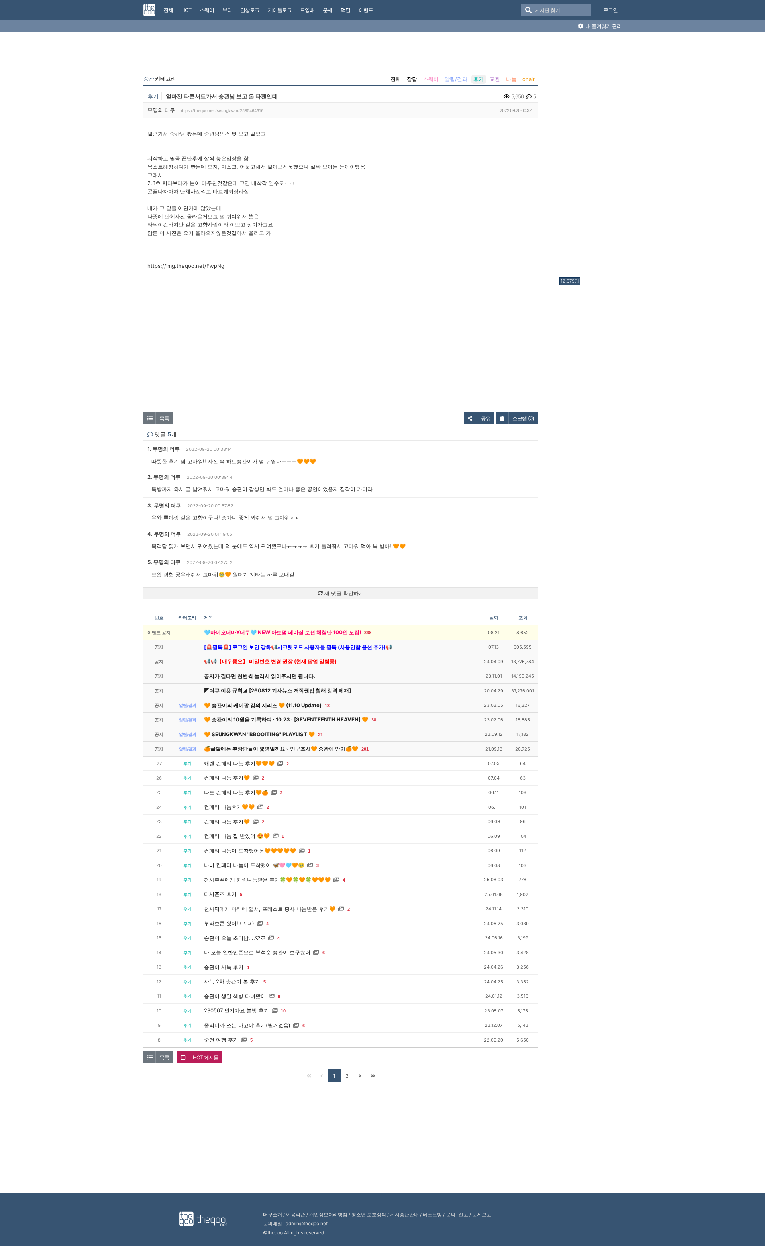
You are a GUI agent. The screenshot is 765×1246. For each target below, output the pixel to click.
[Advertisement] (591, 156)
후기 (478, 79)
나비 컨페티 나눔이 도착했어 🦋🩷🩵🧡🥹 (254, 865)
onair (528, 79)
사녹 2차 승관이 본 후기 (232, 981)
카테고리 (159, 78)
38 (373, 719)
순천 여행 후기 (221, 1039)
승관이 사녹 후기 (223, 967)
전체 (395, 79)
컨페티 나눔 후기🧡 (227, 777)
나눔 (511, 79)
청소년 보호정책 (368, 1214)
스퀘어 (431, 79)
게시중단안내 (404, 1214)
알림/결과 (456, 79)
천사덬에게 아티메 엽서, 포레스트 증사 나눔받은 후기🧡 (269, 909)
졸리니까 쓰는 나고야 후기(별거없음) (247, 1025)
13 (327, 705)
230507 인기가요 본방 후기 (236, 1010)
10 (283, 1010)
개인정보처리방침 (328, 1214)
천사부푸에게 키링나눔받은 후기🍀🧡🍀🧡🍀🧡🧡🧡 (267, 880)
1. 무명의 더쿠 (163, 449)
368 (367, 632)
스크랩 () (523, 418)
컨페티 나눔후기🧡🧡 (229, 807)
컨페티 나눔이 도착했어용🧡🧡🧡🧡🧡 (250, 850)
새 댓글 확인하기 (343, 593)
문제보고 (481, 1214)
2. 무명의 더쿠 (163, 477)
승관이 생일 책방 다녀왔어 (235, 996)
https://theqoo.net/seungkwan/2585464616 (221, 110)
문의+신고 (457, 1214)
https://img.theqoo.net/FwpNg (185, 266)
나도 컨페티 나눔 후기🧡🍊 (236, 792)
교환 (495, 79)
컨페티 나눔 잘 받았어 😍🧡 (237, 836)
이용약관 (295, 1214)
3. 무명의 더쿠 (164, 505)
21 (320, 734)
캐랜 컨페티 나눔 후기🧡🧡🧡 (239, 763)
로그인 (610, 10)
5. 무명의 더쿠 (163, 562)
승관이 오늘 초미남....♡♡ (234, 938)
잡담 (412, 79)
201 (365, 749)
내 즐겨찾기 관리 (603, 26)
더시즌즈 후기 (220, 894)
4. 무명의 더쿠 (164, 534)
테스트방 (432, 1214)
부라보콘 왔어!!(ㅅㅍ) (229, 923)
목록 (164, 418)
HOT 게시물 (205, 1057)
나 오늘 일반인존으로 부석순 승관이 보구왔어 (257, 952)
